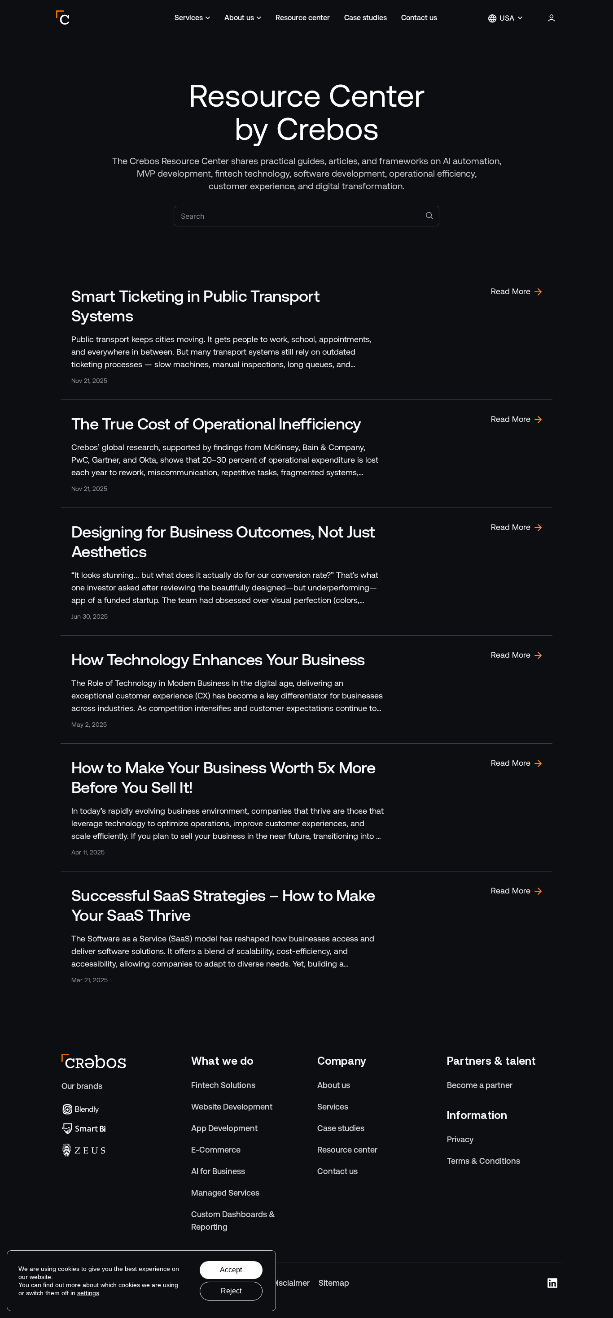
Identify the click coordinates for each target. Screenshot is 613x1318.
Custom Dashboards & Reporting (233, 1220)
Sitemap (334, 1283)
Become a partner (479, 1085)
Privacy (460, 1139)
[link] (306, 335)
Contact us (419, 17)
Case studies (365, 17)
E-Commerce (216, 1149)
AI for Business (218, 1171)
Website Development (231, 1106)
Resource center (303, 17)
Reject (231, 1291)
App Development (224, 1128)
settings (88, 1292)
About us (239, 17)
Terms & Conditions (483, 1161)
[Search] (429, 215)
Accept (231, 1270)
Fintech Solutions (223, 1085)
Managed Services (225, 1192)
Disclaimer (290, 1283)
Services (189, 17)
